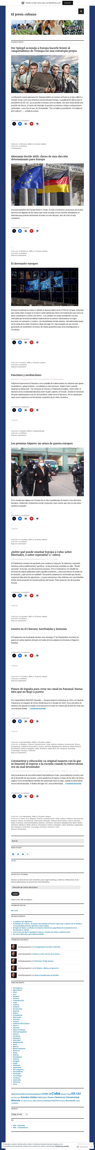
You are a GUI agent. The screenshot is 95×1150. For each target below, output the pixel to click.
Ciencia (31, 744)
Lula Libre (17, 1040)
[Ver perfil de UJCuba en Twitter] (18, 854)
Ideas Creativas (17, 823)
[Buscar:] (47, 841)
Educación (38, 821)
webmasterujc (38, 431)
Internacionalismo (31, 823)
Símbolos (43, 748)
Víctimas (24, 750)
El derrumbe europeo (24, 263)
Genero (16, 1021)
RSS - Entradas (19, 1125)
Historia (48, 746)
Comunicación (39, 744)
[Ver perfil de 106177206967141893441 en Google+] (28, 854)
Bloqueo (24, 744)
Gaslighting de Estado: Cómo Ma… (47, 947)
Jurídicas (49, 823)
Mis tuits (14, 910)
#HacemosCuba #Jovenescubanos (26, 1094)
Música (15, 1046)
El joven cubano (23, 14)
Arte (27, 818)
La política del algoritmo (22, 921)
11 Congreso (17, 988)
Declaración (69, 744)
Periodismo (15, 748)
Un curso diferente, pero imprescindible (28, 934)
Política (24, 146)
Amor (23, 818)
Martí (75, 823)
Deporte (14, 821)
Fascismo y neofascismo (26, 375)
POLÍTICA (56, 1101)
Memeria (66, 746)
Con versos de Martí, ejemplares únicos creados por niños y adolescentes (42, 932)
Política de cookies (62, 1146)
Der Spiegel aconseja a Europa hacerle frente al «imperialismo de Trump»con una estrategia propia (44, 49)
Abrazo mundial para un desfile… (47, 975)
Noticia (78, 746)
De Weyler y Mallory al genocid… (46, 968)
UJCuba (13, 861)
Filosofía (46, 821)
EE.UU (76, 1093)
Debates (60, 744)
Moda (72, 746)
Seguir (15, 894)
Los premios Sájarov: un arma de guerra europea (42, 443)
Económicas (16, 746)
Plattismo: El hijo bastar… (44, 961)
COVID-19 (46, 1094)
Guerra (41, 746)
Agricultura (17, 990)
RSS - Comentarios (20, 1127)
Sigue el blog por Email (19, 874)
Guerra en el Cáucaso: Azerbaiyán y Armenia (39, 628)
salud (37, 748)
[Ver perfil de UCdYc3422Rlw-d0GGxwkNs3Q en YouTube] (23, 854)
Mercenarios (38, 1101)
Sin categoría (62, 748)
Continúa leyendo (38, 709)
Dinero (77, 744)
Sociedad (71, 748)
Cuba (48, 744)
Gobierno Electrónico (29, 746)
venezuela (17, 1080)
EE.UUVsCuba (15, 1097)
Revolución (70, 1101)
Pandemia (47, 1101)
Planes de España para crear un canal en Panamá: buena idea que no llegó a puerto (47, 690)
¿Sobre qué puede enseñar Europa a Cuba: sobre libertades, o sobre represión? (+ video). (41, 553)
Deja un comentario (18, 255)
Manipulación (57, 746)
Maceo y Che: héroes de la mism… (47, 954)
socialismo (14, 1103)
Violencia (31, 750)
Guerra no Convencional (67, 1097)
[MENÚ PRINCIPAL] (81, 11)
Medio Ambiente (19, 1048)
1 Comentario (16, 148)
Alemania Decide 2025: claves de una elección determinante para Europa (39, 158)
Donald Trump (65, 1094)
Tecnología (15, 750)
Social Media (18, 1071)
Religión (30, 748)
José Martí (24, 1100)
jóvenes (42, 823)
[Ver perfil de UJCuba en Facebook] (13, 854)
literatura (57, 823)
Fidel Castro (42, 1097)
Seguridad (52, 748)
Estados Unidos (29, 1097)
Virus (57, 827)
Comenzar (67, 3)
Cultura (54, 744)
